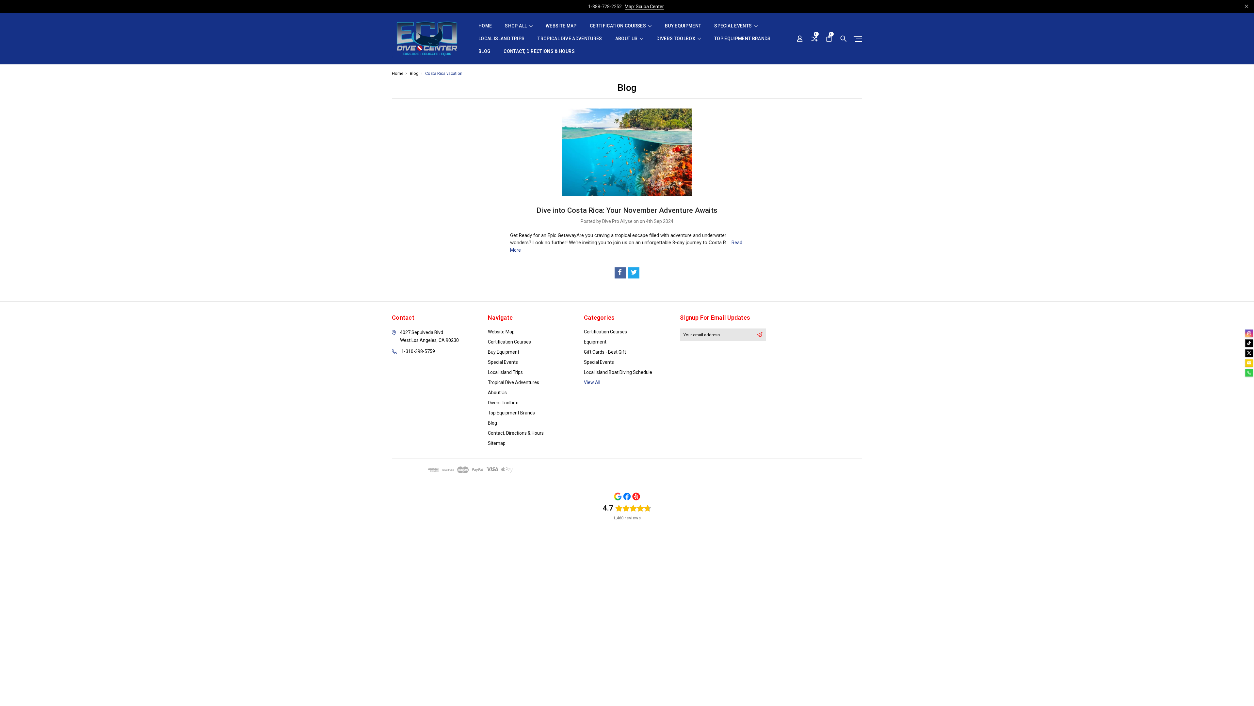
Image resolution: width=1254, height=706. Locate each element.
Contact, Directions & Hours (539, 51)
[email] (1249, 363)
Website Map (561, 26)
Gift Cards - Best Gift (605, 352)
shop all (516, 26)
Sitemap (497, 443)
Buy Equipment (683, 26)
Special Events (733, 26)
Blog (484, 51)
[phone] (1249, 373)
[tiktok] (1249, 343)
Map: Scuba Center (644, 6)
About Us (627, 38)
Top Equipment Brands (742, 38)
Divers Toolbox (676, 38)
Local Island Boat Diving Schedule (618, 372)
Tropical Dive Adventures (570, 38)
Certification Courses (618, 26)
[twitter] (1249, 353)
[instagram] (1249, 333)
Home (485, 26)
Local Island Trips (501, 38)
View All (592, 382)
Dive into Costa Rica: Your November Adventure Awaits (627, 210)
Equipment (595, 342)
